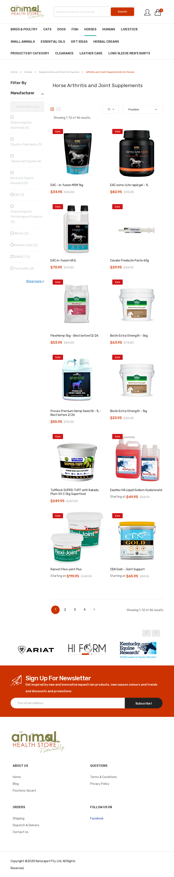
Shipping (18, 818)
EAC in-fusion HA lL (63, 260)
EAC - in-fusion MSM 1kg (67, 185)
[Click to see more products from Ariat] (36, 649)
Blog (16, 784)
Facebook (97, 818)
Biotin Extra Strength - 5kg (129, 336)
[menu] (87, 41)
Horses (28, 72)
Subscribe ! (143, 703)
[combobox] (94, 11)
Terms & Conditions (103, 777)
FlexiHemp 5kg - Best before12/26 (74, 336)
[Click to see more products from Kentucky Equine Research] (137, 649)
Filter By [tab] (18, 83)
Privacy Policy (99, 784)
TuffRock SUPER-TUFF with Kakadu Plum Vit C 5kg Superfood (75, 492)
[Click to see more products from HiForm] (87, 649)
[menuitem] (24, 29)
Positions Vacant (24, 790)
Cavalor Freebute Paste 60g (129, 260)
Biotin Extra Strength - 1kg (128, 411)
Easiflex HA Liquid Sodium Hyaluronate (136, 490)
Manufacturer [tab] (22, 93)
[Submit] (122, 11)
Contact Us (20, 832)
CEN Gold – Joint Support (127, 569)
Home (14, 72)
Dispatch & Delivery (26, 825)
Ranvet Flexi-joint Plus (66, 569)
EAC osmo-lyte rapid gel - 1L (129, 185)
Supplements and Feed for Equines (59, 72)
